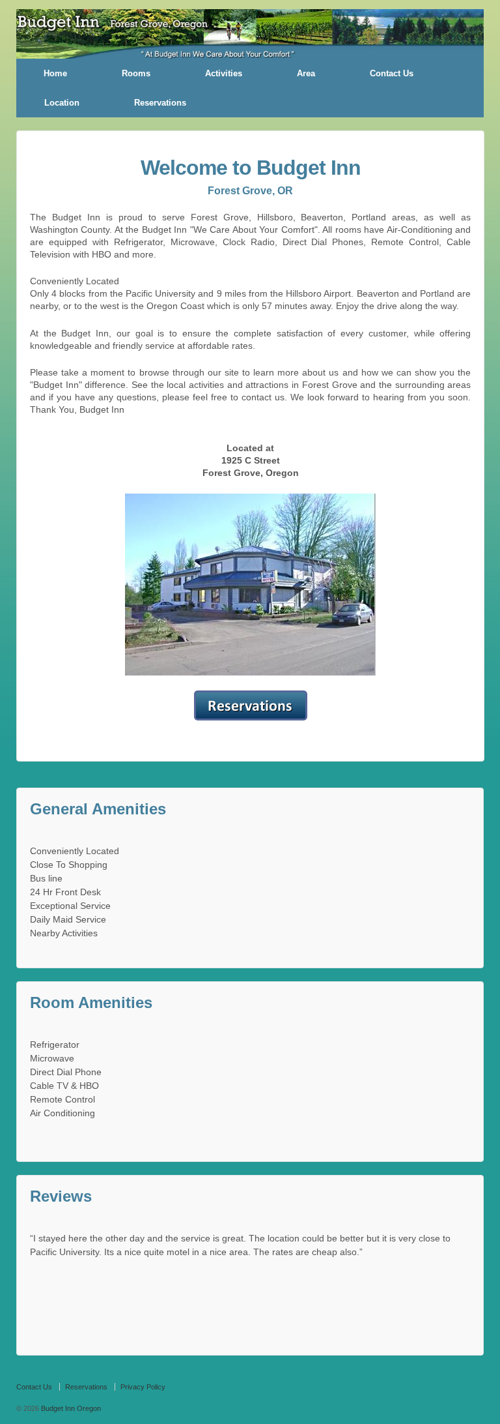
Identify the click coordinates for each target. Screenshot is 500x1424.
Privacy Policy (142, 1387)
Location (61, 103)
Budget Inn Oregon (70, 1408)
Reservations (160, 103)
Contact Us (391, 73)
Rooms (136, 73)
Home (55, 73)
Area (306, 73)
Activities (223, 73)
